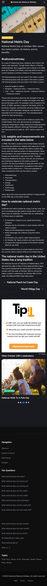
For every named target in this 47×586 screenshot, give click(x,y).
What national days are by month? (15, 533)
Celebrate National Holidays (19, 576)
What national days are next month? (15, 528)
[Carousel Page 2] (20, 402)
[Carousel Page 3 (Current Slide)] (23, 402)
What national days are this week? (15, 491)
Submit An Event (8, 453)
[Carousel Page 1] (18, 402)
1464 (15, 581)
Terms (22, 581)
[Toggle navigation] (3, 2)
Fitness (39, 559)
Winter (9, 563)
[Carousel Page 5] (28, 402)
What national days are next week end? (16, 510)
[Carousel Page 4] (26, 402)
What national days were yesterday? (15, 500)
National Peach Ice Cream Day (22, 282)
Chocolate (26, 559)
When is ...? (6, 548)
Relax (4, 563)
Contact (5, 463)
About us (5, 448)
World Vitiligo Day (30, 289)
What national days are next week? (15, 496)
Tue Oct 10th (7, 38)
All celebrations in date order (13, 538)
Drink (19, 559)
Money (13, 559)
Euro (8, 559)
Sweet (32, 559)
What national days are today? (13, 477)
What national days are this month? (15, 524)
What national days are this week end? (16, 505)
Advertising (6, 458)
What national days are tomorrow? (15, 481)
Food (4, 559)
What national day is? (10, 543)
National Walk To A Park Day (15, 397)
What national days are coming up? (15, 486)
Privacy (30, 581)
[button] (43, 2)
